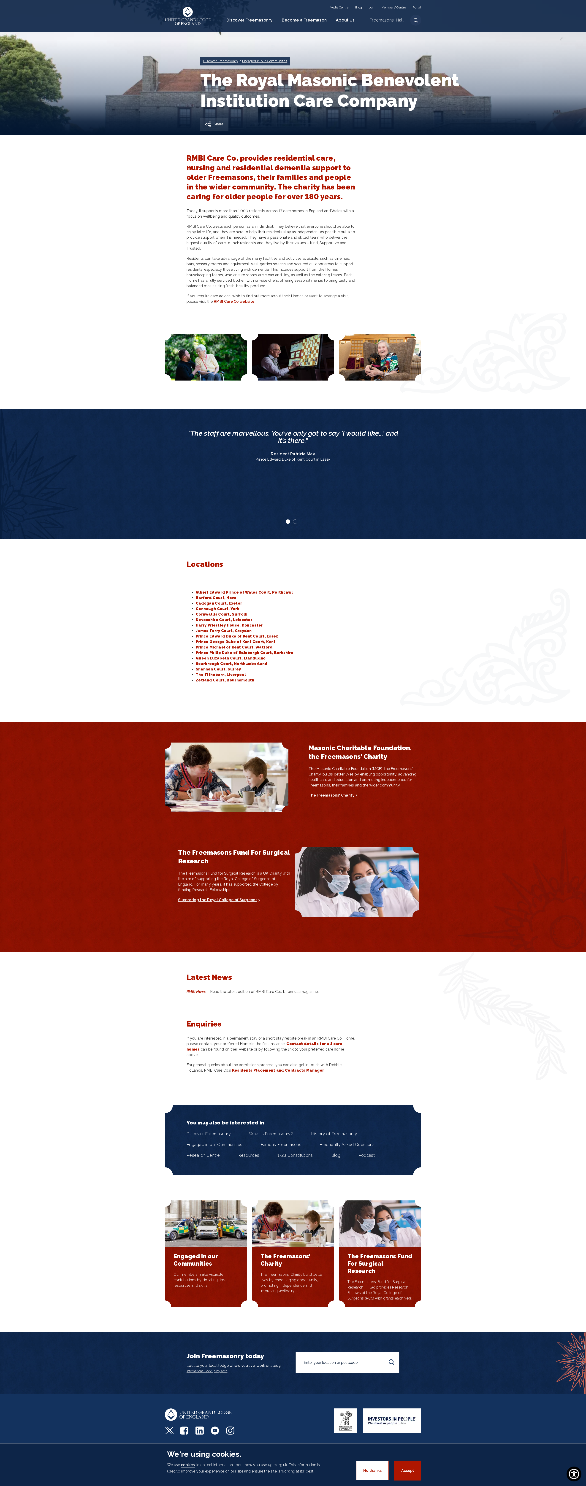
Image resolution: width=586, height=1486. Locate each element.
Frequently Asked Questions (347, 1144)
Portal (417, 7)
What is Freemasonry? (271, 1133)
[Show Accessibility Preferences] (574, 1474)
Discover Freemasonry (249, 20)
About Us (345, 20)
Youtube (215, 1431)
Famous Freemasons (281, 1144)
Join (371, 7)
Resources (248, 1155)
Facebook (185, 1431)
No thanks (372, 1470)
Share (218, 124)
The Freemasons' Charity (332, 795)
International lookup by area (207, 1371)
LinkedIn (200, 1431)
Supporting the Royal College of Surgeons (217, 900)
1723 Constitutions (295, 1155)
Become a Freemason (304, 20)
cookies (188, 1465)
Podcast (367, 1155)
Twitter (169, 1431)
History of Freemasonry (334, 1133)
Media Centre (339, 7)
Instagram (231, 1431)
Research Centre (203, 1155)
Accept (407, 1470)
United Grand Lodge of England (188, 16)
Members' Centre (394, 7)
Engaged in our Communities (214, 1144)
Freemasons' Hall (386, 20)
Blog (358, 7)
